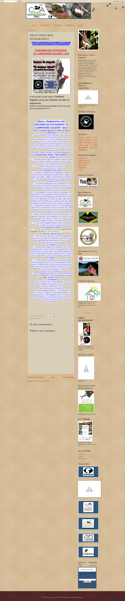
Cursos (95, 139)
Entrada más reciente (35, 377)
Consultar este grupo (87, 585)
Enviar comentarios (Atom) (42, 381)
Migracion (94, 142)
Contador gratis (87, 313)
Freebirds (80, 456)
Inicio (34, 25)
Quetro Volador (82, 167)
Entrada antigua (68, 377)
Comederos (94, 137)
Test (86, 150)
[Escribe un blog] (50, 316)
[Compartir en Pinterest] (55, 316)
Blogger (81, 597)
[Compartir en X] (52, 316)
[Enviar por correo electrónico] (48, 316)
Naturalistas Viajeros (82, 144)
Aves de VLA (45, 25)
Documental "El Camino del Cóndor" (87, 140)
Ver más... (81, 170)
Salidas (80, 25)
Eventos (80, 142)
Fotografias (58, 25)
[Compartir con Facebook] (54, 316)
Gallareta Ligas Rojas (83, 160)
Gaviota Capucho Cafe (84, 163)
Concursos (38, 318)
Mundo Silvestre (82, 458)
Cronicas (88, 139)
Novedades (70, 25)
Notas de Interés (91, 145)
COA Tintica (93, 565)
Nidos (89, 144)
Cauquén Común (82, 158)
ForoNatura (81, 454)
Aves (79, 137)
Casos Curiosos (86, 137)
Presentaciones (93, 147)
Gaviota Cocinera (82, 165)
